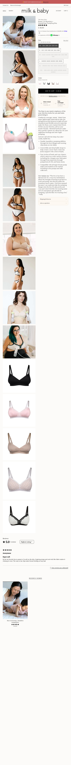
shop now (46, 2)
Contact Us (5, 5)
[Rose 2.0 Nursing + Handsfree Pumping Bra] (15, 600)
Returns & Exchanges (15, 5)
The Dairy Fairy (42, 19)
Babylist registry (53, 96)
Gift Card (66, 5)
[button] (42, 25)
